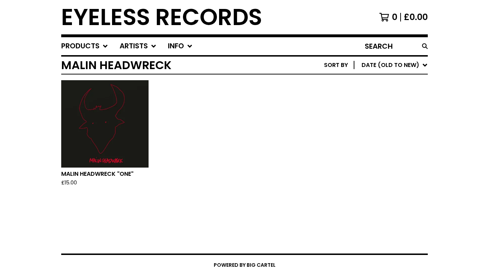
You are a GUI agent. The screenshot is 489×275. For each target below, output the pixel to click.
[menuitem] (84, 46)
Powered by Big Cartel (245, 265)
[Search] (425, 46)
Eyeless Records (161, 17)
